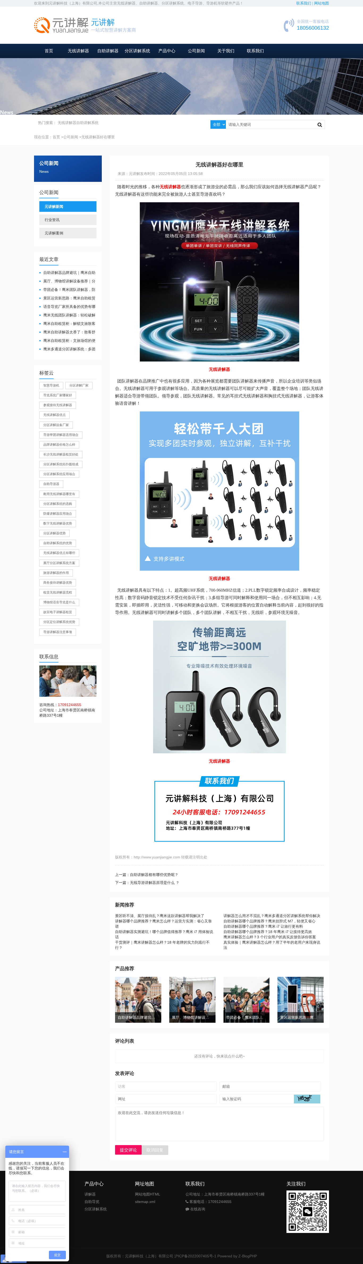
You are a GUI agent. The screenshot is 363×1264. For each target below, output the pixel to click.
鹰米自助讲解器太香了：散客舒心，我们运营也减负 (67, 332)
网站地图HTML (147, 1194)
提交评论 (128, 1150)
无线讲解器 (78, 51)
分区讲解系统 (137, 51)
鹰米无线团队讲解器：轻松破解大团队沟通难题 (67, 315)
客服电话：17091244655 (209, 1201)
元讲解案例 (54, 233)
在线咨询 (197, 1209)
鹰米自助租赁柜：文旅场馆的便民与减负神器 (67, 340)
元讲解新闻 (54, 206)
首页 (49, 51)
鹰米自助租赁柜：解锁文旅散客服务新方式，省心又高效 (67, 323)
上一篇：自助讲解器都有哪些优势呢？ (146, 874)
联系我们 (255, 51)
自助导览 (92, 1201)
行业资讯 (52, 220)
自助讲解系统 (87, 123)
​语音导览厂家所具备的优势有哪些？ (67, 306)
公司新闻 (196, 51)
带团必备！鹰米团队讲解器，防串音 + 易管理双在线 (67, 290)
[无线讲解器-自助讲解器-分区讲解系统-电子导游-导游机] (61, 25)
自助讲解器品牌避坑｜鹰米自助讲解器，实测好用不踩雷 (67, 273)
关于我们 (225, 51)
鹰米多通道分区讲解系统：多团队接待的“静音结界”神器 (67, 349)
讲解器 (90, 1194)
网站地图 (321, 3)
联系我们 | (305, 3)
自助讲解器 (108, 51)
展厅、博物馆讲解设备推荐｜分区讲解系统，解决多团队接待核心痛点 (67, 281)
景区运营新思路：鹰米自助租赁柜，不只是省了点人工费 (67, 298)
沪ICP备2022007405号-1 (195, 1256)
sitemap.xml (145, 1201)
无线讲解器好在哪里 (98, 137)
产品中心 (166, 51)
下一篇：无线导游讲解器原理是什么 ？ (147, 882)
